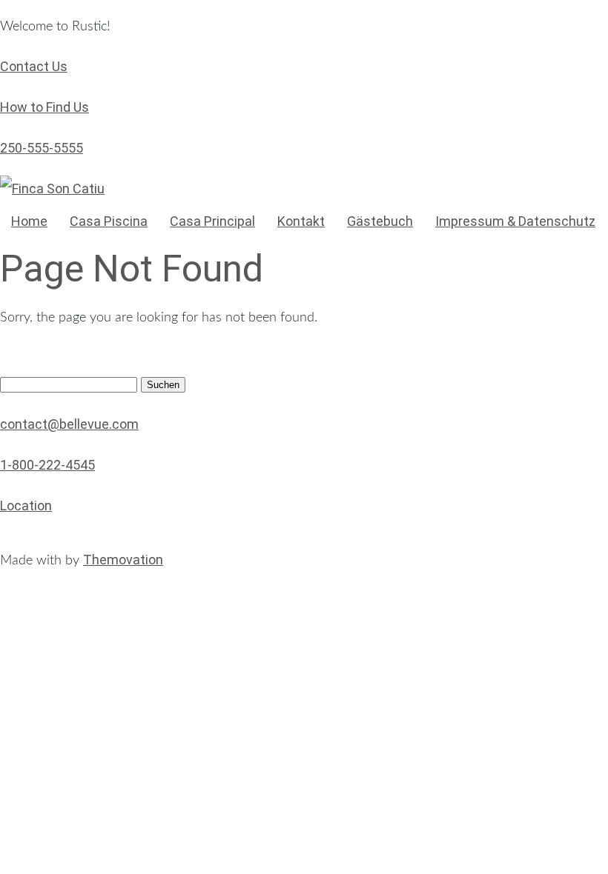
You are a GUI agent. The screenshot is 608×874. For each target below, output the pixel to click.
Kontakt (301, 221)
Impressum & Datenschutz (515, 221)
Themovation (123, 559)
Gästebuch (380, 221)
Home (29, 221)
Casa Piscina (109, 221)
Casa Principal (212, 221)
